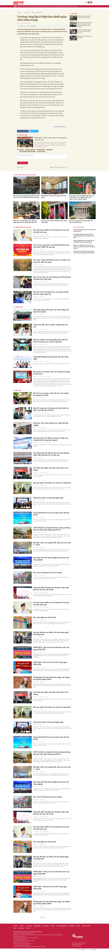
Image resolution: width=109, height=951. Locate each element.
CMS (83, 949)
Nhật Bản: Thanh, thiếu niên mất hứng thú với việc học (51, 139)
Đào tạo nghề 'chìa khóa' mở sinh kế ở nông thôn (52, 483)
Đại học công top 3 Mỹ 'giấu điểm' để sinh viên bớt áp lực (81, 221)
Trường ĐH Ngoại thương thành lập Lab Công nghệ (50, 358)
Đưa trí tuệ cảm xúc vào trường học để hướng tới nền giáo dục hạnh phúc (52, 278)
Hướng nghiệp (37, 6)
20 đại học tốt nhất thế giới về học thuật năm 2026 (54, 221)
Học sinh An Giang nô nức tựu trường (47, 572)
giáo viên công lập (41, 151)
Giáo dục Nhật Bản (40, 149)
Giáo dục (19, 6)
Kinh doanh (45, 6)
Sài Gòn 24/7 (21, 928)
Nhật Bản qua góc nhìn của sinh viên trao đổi (84, 16)
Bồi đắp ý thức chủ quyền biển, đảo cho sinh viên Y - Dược (52, 544)
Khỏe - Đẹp (30, 6)
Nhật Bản (21, 149)
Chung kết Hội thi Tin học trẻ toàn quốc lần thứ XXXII (51, 514)
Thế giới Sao (42, 681)
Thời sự (24, 6)
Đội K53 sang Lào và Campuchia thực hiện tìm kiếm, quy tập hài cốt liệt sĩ (51, 409)
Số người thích (64, 167)
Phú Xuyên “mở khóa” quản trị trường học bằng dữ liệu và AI (51, 373)
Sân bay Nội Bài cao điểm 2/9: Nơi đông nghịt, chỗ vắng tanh (51, 633)
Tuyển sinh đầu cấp (44, 329)
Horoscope (41, 249)
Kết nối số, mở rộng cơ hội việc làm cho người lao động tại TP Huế (51, 394)
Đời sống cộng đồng (60, 6)
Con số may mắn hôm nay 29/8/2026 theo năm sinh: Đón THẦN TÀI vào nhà (51, 246)
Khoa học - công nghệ (44, 361)
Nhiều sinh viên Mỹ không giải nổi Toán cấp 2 (53, 196)
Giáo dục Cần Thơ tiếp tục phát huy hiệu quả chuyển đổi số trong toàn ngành (50, 439)
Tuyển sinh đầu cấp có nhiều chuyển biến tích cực (50, 326)
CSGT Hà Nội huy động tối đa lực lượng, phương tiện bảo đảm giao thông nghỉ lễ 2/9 (51, 529)
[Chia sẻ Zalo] (14, 16)
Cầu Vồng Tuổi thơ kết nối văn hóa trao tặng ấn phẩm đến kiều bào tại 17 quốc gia (51, 454)
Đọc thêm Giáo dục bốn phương (26, 175)
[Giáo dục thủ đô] (18, 2)
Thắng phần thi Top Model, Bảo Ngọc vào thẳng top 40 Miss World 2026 (51, 678)
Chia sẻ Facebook (23, 131)
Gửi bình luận (22, 163)
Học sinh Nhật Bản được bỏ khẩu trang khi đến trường (85, 31)
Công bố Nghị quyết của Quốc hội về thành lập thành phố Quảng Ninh (83, 241)
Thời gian (57, 167)
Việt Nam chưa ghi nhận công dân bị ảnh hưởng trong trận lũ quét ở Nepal (83, 252)
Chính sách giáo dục (44, 234)
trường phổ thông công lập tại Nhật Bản (28, 151)
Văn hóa (51, 6)
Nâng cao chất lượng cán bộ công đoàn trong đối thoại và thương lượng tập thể (84, 246)
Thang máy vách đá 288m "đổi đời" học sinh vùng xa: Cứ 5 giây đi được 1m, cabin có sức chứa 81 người (81, 197)
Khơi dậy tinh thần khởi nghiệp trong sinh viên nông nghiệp (51, 559)
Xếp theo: (52, 167)
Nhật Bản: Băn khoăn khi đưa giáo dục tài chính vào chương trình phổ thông (85, 25)
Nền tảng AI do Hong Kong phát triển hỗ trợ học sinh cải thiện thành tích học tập (26, 196)
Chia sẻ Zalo (35, 131)
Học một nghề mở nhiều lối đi (44, 617)
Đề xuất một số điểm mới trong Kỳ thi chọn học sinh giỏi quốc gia (51, 231)
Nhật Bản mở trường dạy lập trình (85, 36)
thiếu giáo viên (49, 149)
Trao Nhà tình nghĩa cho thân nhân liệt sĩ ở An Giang (50, 469)
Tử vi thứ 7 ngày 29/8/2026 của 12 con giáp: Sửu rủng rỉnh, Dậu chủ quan (51, 261)
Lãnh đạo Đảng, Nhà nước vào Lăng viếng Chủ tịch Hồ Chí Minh (51, 311)
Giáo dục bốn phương (37, 12)
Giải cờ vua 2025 (86, 925)
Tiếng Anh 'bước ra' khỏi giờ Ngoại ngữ (48, 498)
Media (75, 6)
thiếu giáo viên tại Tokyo (30, 149)
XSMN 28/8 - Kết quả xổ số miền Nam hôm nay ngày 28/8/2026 (51, 648)
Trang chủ (19, 12)
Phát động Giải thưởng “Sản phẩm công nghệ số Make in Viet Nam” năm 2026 (83, 236)
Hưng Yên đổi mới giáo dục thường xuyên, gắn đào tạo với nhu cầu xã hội (51, 589)
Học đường (70, 6)
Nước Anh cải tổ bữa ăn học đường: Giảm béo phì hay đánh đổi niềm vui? (25, 221)
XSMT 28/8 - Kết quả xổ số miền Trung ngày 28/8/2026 (50, 663)
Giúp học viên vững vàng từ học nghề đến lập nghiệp (50, 424)
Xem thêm (42, 917)
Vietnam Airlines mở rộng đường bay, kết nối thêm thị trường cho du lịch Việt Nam (50, 341)
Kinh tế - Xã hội (43, 344)
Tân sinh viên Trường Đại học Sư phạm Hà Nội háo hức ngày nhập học (51, 293)
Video (14, 928)
